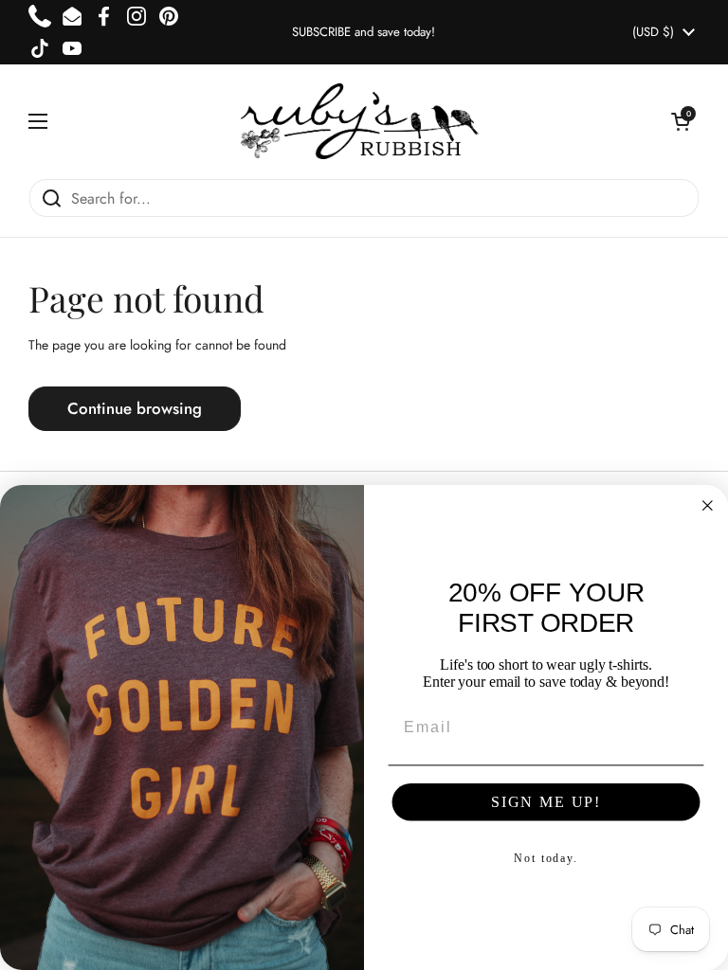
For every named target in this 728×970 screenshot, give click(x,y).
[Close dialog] (708, 505)
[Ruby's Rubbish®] (360, 121)
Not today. (546, 858)
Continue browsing (134, 408)
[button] (681, 121)
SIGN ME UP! (546, 802)
